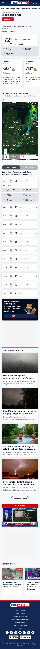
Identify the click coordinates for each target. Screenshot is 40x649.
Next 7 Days (29, 167)
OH (6, 12)
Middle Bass (11, 12)
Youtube (20, 632)
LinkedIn (24, 632)
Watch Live (5, 8)
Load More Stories (20, 499)
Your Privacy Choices (22, 619)
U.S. (3, 12)
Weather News (15, 8)
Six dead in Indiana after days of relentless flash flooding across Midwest (18, 448)
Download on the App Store (14, 637)
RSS (32, 632)
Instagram (15, 632)
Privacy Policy (20, 613)
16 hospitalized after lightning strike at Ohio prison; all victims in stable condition (20, 484)
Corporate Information (20, 625)
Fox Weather (20, 2)
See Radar (8, 19)
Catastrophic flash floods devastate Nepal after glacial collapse (12, 585)
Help (20, 628)
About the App (20, 610)
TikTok (28, 632)
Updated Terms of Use (20, 616)
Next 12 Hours (11, 167)
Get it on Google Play (25, 637)
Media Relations (20, 622)
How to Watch (25, 8)
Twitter (11, 632)
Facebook (7, 632)
